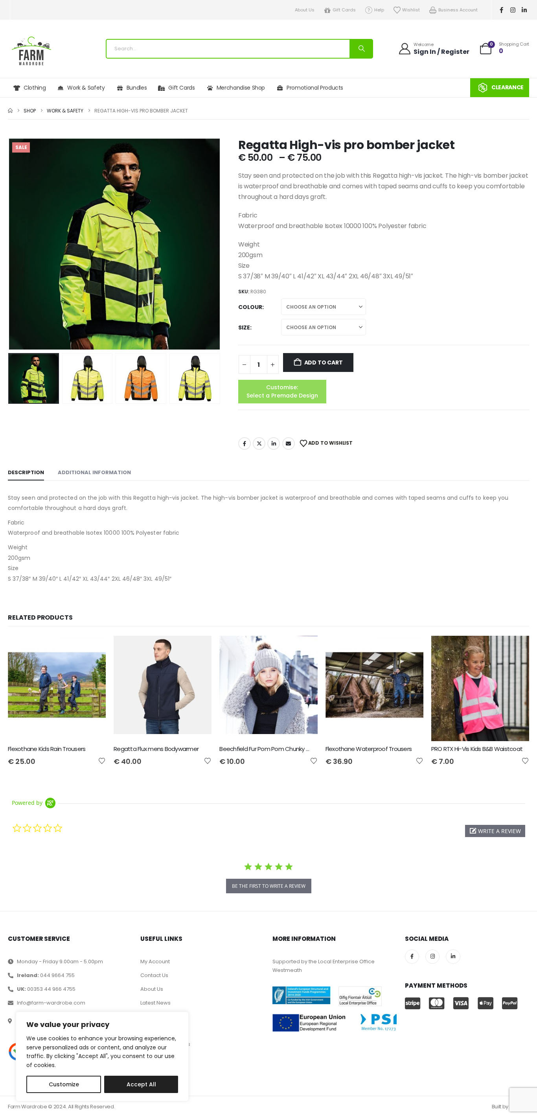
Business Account (458, 10)
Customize (64, 1084)
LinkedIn (273, 443)
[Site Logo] (31, 51)
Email (288, 443)
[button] (10, 244)
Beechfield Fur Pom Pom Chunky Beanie (271, 749)
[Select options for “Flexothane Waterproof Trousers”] (410, 649)
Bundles (137, 88)
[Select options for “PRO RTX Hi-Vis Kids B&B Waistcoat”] (516, 649)
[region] (102, 1056)
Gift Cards (344, 10)
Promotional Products (315, 88)
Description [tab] (26, 472)
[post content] (57, 688)
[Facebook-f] (501, 10)
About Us (304, 10)
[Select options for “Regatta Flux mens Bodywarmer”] (198, 649)
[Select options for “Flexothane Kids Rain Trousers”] (93, 649)
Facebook (244, 443)
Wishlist (411, 10)
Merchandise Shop (241, 88)
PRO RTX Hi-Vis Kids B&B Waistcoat (476, 749)
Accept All (141, 1084)
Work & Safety (86, 88)
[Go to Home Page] (10, 110)
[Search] (360, 49)
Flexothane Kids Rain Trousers (46, 749)
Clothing (35, 88)
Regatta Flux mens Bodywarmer (156, 749)
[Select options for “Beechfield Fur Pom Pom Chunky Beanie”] (305, 649)
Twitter (259, 443)
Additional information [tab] (94, 472)
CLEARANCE (507, 87)
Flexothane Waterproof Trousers (369, 749)
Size (244, 327)
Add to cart (323, 362)
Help (379, 10)
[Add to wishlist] (102, 760)
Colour (250, 307)
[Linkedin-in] (524, 10)
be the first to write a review (268, 886)
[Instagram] (513, 10)
